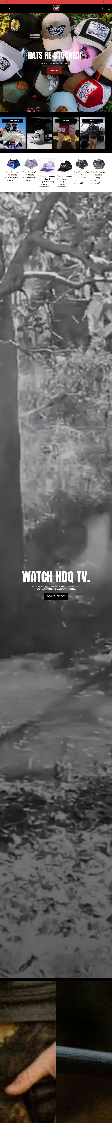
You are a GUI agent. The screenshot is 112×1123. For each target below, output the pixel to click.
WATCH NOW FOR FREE (56, 596)
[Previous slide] (4, 62)
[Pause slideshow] (50, 109)
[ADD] (51, 169)
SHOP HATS (56, 70)
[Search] (9, 8)
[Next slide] (107, 62)
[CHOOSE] (17, 165)
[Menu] (3, 8)
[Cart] (109, 8)
